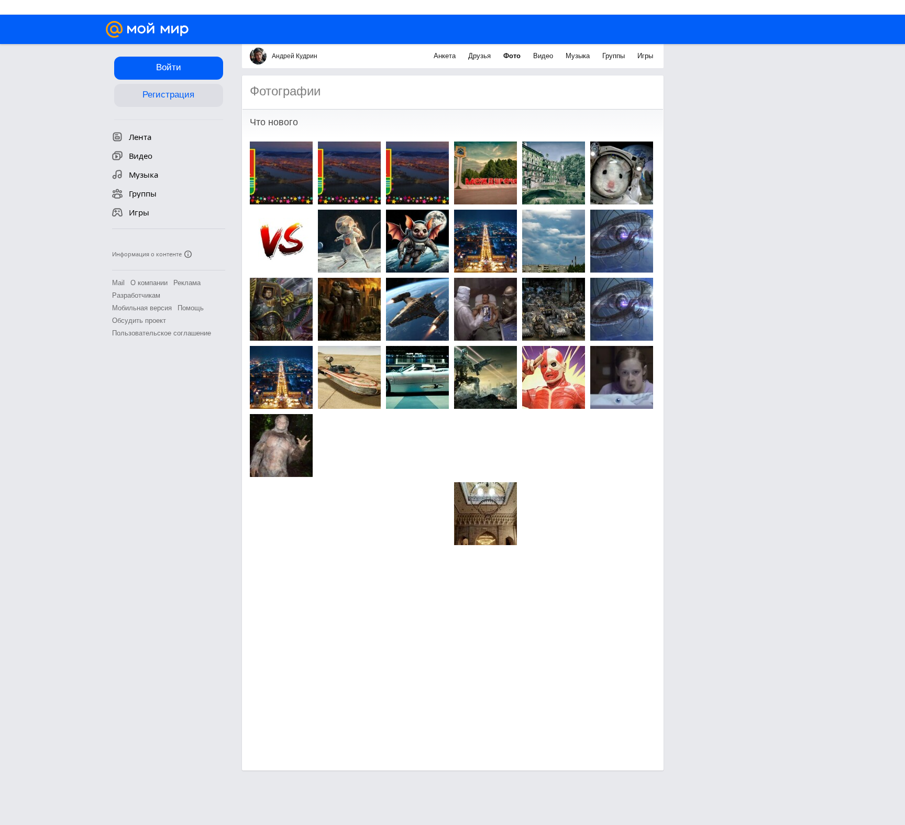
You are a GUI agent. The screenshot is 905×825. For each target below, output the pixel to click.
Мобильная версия (142, 308)
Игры (645, 56)
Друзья (480, 56)
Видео (544, 56)
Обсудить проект (139, 320)
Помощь (191, 308)
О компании (149, 283)
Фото (513, 56)
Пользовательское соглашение (161, 333)
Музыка (579, 56)
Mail (118, 283)
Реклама (187, 283)
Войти (168, 67)
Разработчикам (136, 295)
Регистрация (168, 95)
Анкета (446, 56)
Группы (614, 56)
